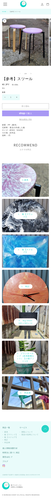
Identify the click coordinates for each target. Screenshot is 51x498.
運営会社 (6, 457)
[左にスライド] (20, 73)
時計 (6, 440)
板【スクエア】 (11, 437)
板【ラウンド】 (11, 435)
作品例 (7, 442)
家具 (6, 432)
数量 (3, 92)
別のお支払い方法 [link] (25, 119)
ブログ (5, 461)
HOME (4, 11)
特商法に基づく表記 (11, 453)
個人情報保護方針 (10, 448)
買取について (27, 432)
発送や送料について (30, 435)
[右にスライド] (31, 73)
